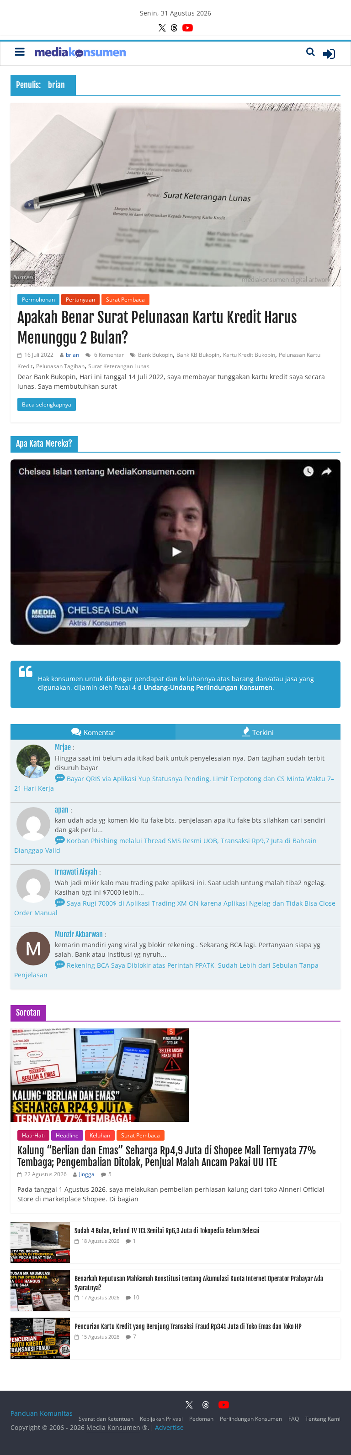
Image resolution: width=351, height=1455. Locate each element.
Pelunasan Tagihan (60, 366)
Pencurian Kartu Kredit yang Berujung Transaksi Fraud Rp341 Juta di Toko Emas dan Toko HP (188, 1326)
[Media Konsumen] (80, 54)
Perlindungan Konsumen (251, 1419)
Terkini (263, 732)
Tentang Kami (322, 1419)
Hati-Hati (33, 1135)
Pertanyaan (80, 299)
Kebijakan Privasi (161, 1419)
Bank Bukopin (155, 355)
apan (62, 809)
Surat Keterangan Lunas (118, 366)
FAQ (293, 1419)
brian (72, 355)
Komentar (99, 732)
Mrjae (63, 747)
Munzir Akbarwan (79, 934)
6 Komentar (108, 355)
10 (136, 1297)
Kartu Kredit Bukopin (249, 355)
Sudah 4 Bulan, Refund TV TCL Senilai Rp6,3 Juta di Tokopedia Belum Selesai (167, 1231)
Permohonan (38, 299)
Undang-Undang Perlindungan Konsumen (208, 687)
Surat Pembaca (125, 299)
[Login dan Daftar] (329, 54)
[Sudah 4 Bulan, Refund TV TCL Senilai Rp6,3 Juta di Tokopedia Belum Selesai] (40, 1226)
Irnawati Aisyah (76, 871)
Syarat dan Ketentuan (106, 1419)
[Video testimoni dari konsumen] (175, 552)
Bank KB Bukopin (197, 355)
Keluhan (100, 1135)
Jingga (87, 1174)
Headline (67, 1135)
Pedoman (201, 1419)
